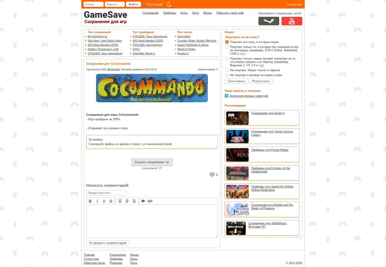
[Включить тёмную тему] (169, 4)
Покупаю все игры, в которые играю (254, 42)
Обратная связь (94, 263)
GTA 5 (136, 49)
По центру (127, 201)
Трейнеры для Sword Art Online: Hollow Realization (272, 188)
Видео (207, 13)
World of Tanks (186, 49)
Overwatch (183, 36)
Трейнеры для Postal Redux (270, 150)
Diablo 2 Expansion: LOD (103, 49)
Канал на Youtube (291, 21)
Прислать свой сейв (230, 13)
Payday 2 (183, 53)
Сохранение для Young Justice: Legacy (272, 133)
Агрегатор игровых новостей (249, 96)
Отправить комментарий (108, 243)
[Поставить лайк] (212, 174)
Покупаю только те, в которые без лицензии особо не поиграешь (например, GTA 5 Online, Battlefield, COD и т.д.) (264, 50)
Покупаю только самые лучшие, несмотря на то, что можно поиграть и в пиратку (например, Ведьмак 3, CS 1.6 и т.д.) (263, 62)
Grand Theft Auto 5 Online (193, 45)
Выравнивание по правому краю (134, 201)
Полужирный (90, 201)
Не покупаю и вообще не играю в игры (256, 75)
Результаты (261, 81)
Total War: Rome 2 (144, 53)
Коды (184, 13)
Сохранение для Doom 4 (267, 113)
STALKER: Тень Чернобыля (105, 53)
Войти (133, 4)
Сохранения (151, 13)
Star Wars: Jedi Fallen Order (105, 40)
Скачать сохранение (149, 162)
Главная (89, 254)
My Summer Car (97, 36)
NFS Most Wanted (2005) (103, 45)
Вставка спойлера (150, 201)
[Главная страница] (106, 17)
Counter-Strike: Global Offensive (196, 40)
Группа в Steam (268, 21)
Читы (195, 13)
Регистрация (154, 4)
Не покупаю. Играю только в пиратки (255, 70)
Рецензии (116, 263)
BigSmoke (113, 69)
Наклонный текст (97, 201)
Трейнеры (169, 13)
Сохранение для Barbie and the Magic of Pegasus (272, 206)
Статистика (91, 259)
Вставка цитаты (143, 201)
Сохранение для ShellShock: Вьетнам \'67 (267, 225)
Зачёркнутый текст (111, 201)
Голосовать (236, 81)
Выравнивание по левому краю (120, 201)
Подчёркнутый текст (104, 201)
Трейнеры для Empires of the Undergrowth (270, 170)
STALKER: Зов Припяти (147, 45)
